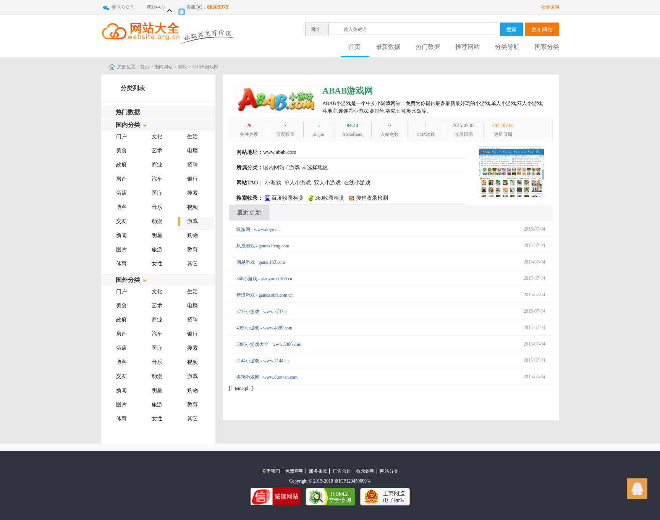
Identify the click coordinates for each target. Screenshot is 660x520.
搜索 (511, 29)
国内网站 (163, 66)
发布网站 (542, 29)
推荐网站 (467, 47)
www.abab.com (279, 152)
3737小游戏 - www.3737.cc (262, 311)
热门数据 (428, 47)
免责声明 (294, 471)
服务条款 (318, 471)
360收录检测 (329, 198)
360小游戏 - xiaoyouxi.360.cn (264, 278)
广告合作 (342, 471)
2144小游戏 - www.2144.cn (262, 360)
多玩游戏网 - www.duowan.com (267, 377)
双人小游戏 (327, 183)
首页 (354, 47)
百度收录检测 (287, 198)
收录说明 (550, 7)
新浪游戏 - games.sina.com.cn (264, 295)
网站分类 (389, 471)
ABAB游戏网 (347, 90)
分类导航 (507, 47)
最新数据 (388, 47)
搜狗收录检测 (371, 198)
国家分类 (547, 47)
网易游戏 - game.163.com (260, 262)
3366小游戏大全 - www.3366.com (268, 344)
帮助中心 (156, 7)
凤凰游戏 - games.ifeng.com (262, 246)
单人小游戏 (297, 183)
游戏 (182, 66)
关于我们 (271, 471)
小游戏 (273, 183)
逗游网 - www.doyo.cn (258, 229)
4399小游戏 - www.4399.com (264, 328)
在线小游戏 (357, 183)
